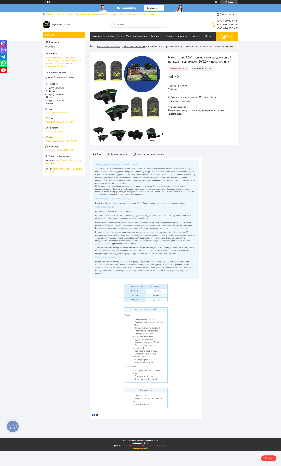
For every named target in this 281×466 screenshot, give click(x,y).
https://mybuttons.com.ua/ (57, 112)
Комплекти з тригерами (108, 46)
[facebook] (93, 415)
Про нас (196, 36)
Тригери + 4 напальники (133, 46)
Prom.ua (154, 440)
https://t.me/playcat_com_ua (58, 131)
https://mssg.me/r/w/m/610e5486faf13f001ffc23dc (64, 141)
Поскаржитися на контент (133, 446)
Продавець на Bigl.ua (140, 443)
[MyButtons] (46, 24)
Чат (271, 458)
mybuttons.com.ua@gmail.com (59, 122)
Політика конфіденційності (157, 446)
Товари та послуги (174, 36)
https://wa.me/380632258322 (59, 150)
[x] (97, 415)
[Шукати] (114, 24)
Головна (155, 36)
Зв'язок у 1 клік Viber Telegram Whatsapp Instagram (119, 36)
